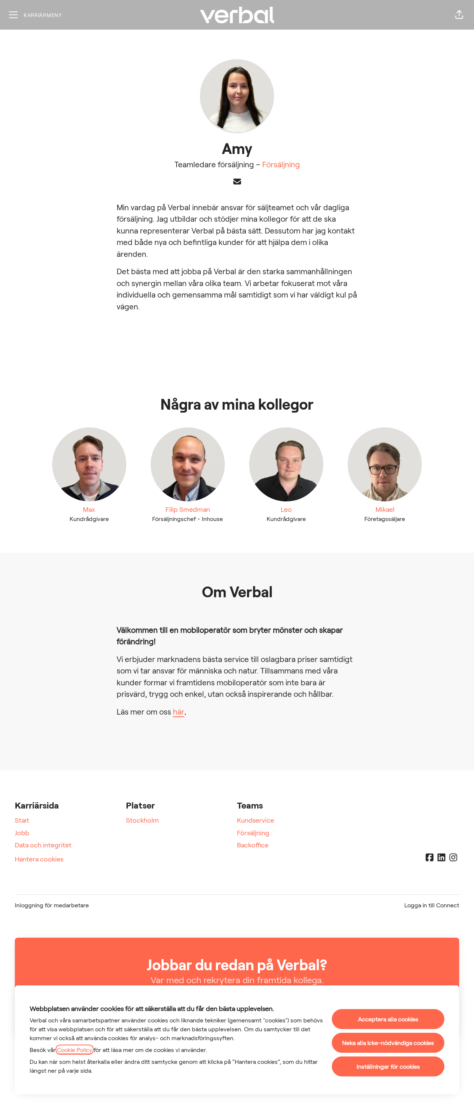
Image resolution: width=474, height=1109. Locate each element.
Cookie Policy (74, 1049)
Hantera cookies (39, 859)
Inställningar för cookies (388, 1066)
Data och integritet (43, 845)
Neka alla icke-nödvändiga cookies (388, 1042)
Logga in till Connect (431, 904)
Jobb (22, 833)
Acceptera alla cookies (388, 1018)
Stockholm (142, 820)
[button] (459, 14)
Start (22, 820)
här (178, 711)
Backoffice (252, 845)
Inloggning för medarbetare (52, 904)
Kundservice (255, 820)
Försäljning (281, 164)
